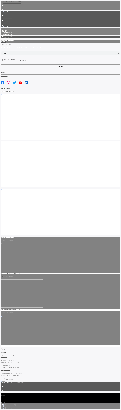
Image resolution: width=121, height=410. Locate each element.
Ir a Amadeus (7, 18)
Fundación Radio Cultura (12, 1)
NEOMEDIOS (20, 382)
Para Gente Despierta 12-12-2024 (11, 273)
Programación (8, 13)
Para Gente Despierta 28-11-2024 (11, 346)
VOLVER (3, 72)
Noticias (6, 14)
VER (4, 23)
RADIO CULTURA (8, 36)
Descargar (22, 57)
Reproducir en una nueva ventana (12, 57)
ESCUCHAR (6, 21)
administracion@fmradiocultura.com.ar (19, 362)
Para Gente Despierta (8, 44)
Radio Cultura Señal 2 (12, 405)
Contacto (6, 15)
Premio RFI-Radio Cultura (12, 3)
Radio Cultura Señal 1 (12, 404)
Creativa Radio (10, 408)
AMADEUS (6, 37)
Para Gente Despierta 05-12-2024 (11, 309)
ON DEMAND (7, 20)
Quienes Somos (8, 16)
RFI (7, 407)
